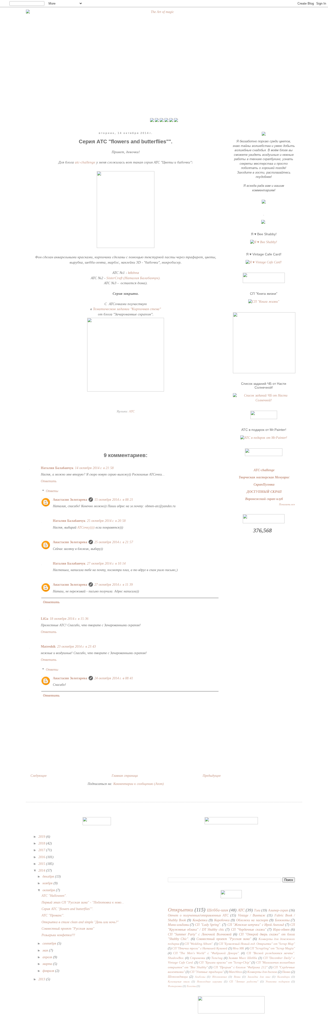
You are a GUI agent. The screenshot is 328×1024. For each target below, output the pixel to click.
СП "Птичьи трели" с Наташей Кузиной (200, 948)
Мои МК (238, 948)
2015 (42, 864)
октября (49, 890)
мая (46, 950)
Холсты (191, 986)
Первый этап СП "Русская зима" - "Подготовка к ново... (83, 902)
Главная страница (125, 775)
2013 (42, 979)
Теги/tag (217, 958)
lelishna (133, 273)
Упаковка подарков (278, 981)
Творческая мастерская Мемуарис (264, 477)
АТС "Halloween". (54, 896)
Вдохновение (219, 976)
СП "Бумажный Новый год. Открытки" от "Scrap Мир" (257, 944)
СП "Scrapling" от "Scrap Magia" (272, 948)
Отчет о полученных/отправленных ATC (198, 915)
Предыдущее (212, 775)
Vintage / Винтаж (251, 915)
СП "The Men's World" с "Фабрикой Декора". (206, 953)
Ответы (52, 491)
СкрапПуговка (264, 484)
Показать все (287, 504)
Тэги (257, 910)
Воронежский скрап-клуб (264, 499)
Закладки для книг (259, 976)
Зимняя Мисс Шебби (242, 958)
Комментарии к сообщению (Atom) (138, 784)
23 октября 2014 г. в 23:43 (76, 646)
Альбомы (200, 976)
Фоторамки (175, 986)
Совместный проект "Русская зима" (68, 928)
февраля (49, 971)
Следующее (38, 775)
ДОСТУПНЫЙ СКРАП (264, 492)
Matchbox (235, 972)
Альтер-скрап (278, 910)
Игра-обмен (281, 929)
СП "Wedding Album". (198, 944)
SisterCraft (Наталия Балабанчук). (133, 278)
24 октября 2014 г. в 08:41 (113, 678)
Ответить (48, 481)
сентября (50, 943)
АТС (132, 411)
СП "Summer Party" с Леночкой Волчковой (200, 934)
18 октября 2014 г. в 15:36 (69, 618)
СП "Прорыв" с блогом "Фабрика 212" (240, 967)
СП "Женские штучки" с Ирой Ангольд (255, 925)
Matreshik (48, 646)
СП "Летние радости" (243, 981)
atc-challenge (85, 162)
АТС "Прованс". (53, 915)
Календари (283, 976)
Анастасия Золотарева (70, 499)
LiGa (44, 618)
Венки (237, 976)
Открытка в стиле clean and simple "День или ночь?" (80, 922)
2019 (42, 836)
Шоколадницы (178, 976)
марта (48, 964)
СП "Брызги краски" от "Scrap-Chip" (224, 962)
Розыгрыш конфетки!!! (58, 935)
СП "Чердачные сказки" (248, 929)
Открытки (180, 910)
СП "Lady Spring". (208, 925)
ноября (48, 883)
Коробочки (222, 920)
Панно (286, 972)
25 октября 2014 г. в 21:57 (113, 542)
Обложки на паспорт (252, 920)
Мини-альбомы (178, 925)
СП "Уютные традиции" (207, 972)
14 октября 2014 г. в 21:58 (94, 468)
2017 (42, 850)
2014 (42, 870)
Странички (197, 958)
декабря (49, 876)
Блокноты (282, 920)
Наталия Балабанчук (57, 468)
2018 (42, 843)
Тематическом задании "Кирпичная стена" (127, 309)
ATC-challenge (264, 470)
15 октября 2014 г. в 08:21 (113, 499)
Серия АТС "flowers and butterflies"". (67, 909)
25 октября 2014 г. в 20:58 (106, 521)
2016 (42, 857)
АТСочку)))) (86, 527)
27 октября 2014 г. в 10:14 (106, 563)
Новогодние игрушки (209, 981)
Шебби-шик (217, 910)
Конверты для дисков (262, 972)
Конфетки (200, 920)
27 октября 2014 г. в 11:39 (113, 584)
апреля (48, 957)
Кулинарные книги (179, 981)
